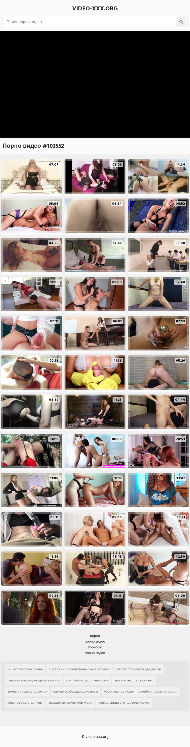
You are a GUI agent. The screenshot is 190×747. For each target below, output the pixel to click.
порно (95, 636)
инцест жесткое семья (25, 669)
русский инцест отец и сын (87, 680)
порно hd (95, 647)
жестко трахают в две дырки (139, 669)
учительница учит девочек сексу (124, 702)
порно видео (95, 641)
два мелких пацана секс (134, 680)
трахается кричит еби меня (70, 702)
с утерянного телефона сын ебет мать (79, 669)
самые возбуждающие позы (75, 691)
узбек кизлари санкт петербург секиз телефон (140, 691)
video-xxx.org (95, 8)
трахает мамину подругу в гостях (33, 680)
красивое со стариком (25, 702)
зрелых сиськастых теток (27, 691)
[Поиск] (181, 22)
